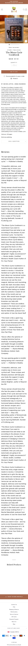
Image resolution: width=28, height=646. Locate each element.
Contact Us (14, 604)
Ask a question (14, 141)
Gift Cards (14, 616)
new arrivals (16, 47)
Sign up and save (13, 628)
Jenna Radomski (20, 84)
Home (10, 47)
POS (8, 644)
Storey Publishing (14, 50)
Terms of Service (14, 614)
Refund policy (14, 611)
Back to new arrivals (15, 596)
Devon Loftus (8, 84)
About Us (14, 621)
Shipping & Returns (14, 609)
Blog (14, 624)
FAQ (14, 607)
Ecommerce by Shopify (16, 644)
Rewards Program (14, 619)
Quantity (14, 62)
